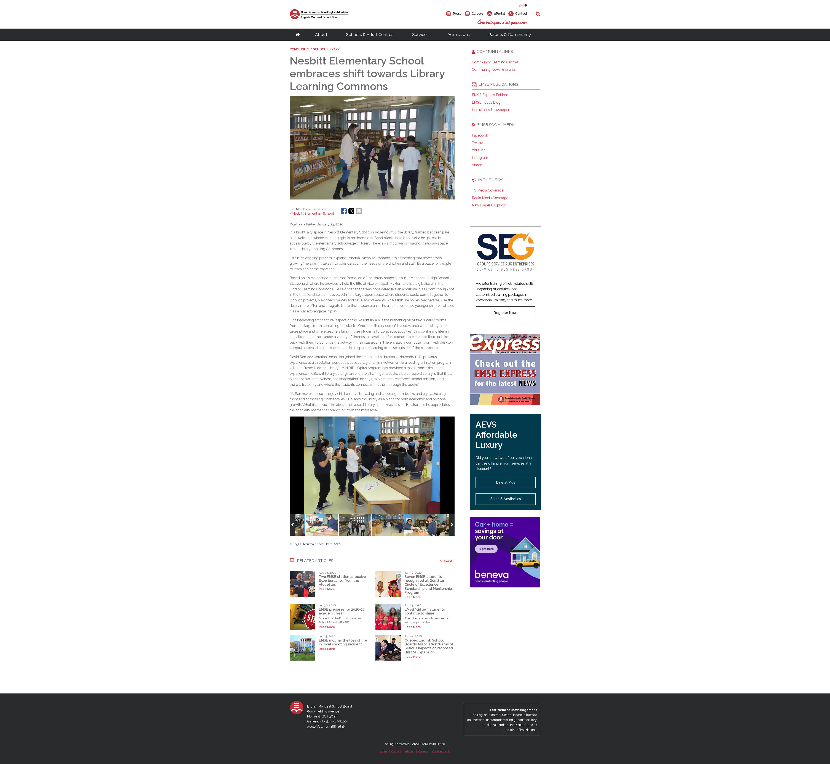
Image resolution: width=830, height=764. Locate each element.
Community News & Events (494, 70)
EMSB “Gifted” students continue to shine (425, 611)
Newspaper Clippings (489, 205)
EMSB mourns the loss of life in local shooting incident (343, 642)
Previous (292, 525)
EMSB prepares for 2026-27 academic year (342, 611)
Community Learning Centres (495, 62)
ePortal (409, 751)
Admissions (458, 34)
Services (420, 34)
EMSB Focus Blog (486, 103)
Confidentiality (441, 751)
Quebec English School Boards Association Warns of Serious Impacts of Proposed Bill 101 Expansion (429, 646)
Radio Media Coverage (490, 198)
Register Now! (505, 313)
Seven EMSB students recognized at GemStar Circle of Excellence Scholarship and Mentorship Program (428, 585)
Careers (423, 751)
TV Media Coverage (487, 190)
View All (447, 561)
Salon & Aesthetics (505, 499)
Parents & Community (509, 34)
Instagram (480, 158)
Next (452, 525)
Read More (327, 589)
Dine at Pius (505, 482)
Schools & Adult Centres (369, 34)
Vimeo (477, 165)
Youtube (478, 150)
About (321, 34)
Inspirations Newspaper (490, 110)
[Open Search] (538, 14)
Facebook (480, 135)
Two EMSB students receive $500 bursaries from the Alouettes (342, 581)
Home (383, 751)
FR (525, 5)
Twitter (477, 143)
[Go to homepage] (298, 35)
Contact (396, 751)
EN (521, 5)
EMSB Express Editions (490, 95)
